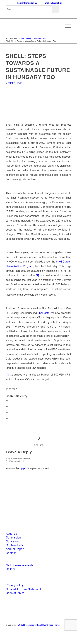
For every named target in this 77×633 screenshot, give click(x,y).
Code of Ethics (15, 593)
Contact (11, 553)
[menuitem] (66, 26)
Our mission (13, 537)
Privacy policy (14, 585)
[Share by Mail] (11, 418)
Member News (14, 82)
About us (11, 533)
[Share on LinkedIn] (11, 412)
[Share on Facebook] (11, 400)
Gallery (10, 569)
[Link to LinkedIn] (63, 628)
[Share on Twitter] (11, 406)
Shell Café (43, 313)
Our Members (14, 545)
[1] (37, 275)
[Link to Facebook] (58, 628)
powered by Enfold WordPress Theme (43, 624)
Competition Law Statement (23, 589)
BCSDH (21, 624)
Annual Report (15, 549)
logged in (24, 468)
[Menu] (66, 26)
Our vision (12, 541)
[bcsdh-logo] (32, 26)
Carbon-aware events (19, 565)
